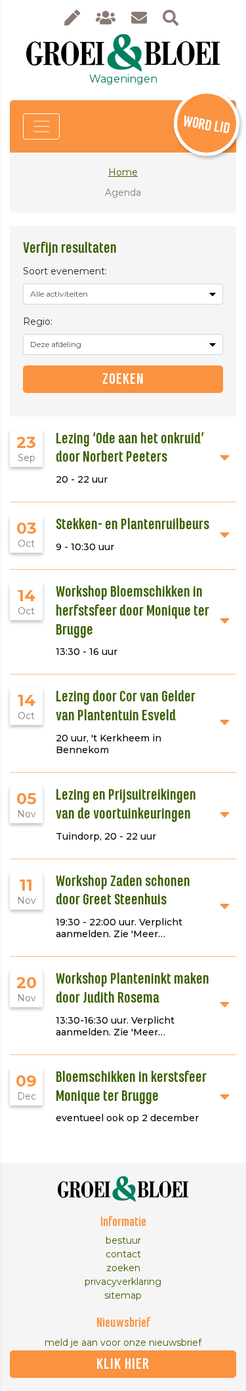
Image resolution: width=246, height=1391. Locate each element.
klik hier (123, 1364)
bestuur (123, 1240)
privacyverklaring (123, 1282)
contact (123, 1254)
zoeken (123, 1268)
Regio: (37, 321)
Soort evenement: (65, 271)
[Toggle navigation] (41, 126)
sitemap (123, 1295)
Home (123, 172)
